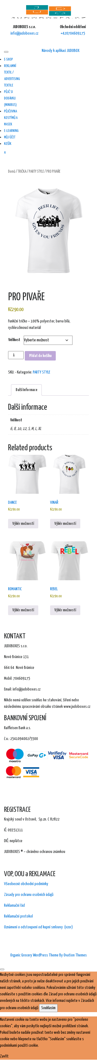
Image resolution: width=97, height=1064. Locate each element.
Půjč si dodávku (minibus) (10, 98)
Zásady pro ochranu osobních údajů (28, 895)
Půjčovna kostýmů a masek (11, 118)
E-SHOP (8, 59)
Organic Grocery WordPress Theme (48, 955)
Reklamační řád (14, 905)
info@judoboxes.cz (24, 33)
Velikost (14, 340)
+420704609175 (73, 33)
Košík (7, 144)
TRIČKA (22, 172)
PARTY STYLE (36, 172)
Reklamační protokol (18, 916)
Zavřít (4, 1056)
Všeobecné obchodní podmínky (26, 884)
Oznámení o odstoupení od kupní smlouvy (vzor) (38, 927)
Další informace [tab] (26, 390)
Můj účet (9, 137)
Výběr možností (23, 524)
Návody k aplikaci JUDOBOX (60, 51)
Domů (11, 172)
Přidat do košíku (40, 356)
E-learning (11, 131)
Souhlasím (48, 1008)
